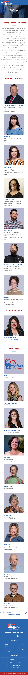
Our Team (19, 647)
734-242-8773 (7, 613)
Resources (8, 649)
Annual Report (20, 649)
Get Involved (8, 651)
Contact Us (20, 644)
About (6, 644)
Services (7, 647)
